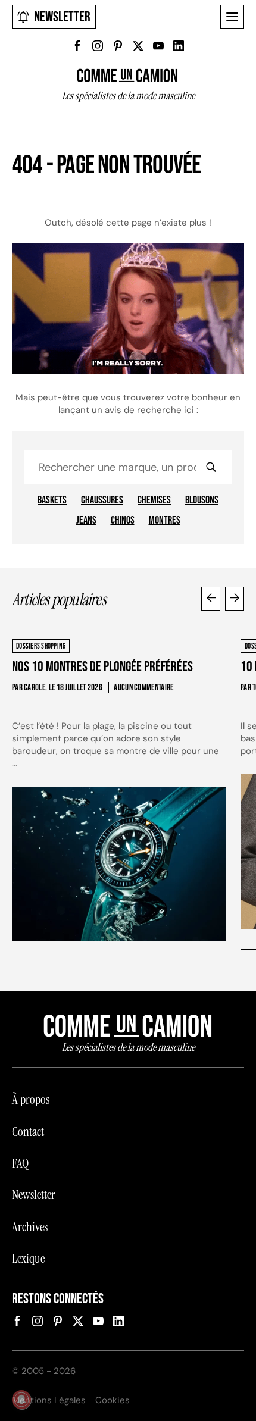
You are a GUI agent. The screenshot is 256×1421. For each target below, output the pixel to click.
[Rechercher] (211, 467)
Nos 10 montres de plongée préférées (102, 666)
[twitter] (138, 45)
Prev (210, 599)
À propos (30, 1099)
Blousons (201, 500)
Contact (28, 1131)
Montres (164, 521)
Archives (30, 1227)
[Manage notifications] (21, 1399)
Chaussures (102, 500)
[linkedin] (178, 45)
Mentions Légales (49, 1400)
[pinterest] (118, 45)
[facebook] (77, 45)
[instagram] (97, 45)
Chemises (154, 500)
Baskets (52, 500)
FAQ (20, 1163)
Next (234, 599)
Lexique (28, 1258)
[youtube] (158, 45)
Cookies (112, 1400)
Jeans (86, 521)
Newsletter (62, 17)
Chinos (123, 521)
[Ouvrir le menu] (232, 17)
